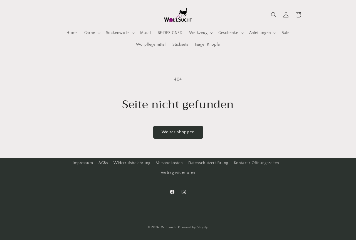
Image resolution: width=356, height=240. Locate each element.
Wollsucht (169, 227)
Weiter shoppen (178, 132)
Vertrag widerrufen (178, 172)
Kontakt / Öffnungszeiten (256, 163)
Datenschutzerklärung (208, 163)
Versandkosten (169, 163)
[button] (92, 33)
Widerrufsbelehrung (131, 163)
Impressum (83, 163)
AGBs (103, 163)
